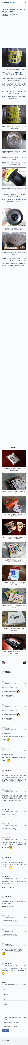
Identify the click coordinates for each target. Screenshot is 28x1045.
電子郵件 (5, 994)
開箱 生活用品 (5, 15)
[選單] (25, 2)
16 (12, 15)
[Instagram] (5, 1040)
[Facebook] (2, 1040)
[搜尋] (18, 2)
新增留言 (5, 1004)
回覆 (25, 683)
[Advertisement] (14, 33)
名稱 (4, 990)
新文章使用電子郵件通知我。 (11, 1026)
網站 (4, 999)
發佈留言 (5, 1030)
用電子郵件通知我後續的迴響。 (11, 1022)
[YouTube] (8, 1040)
